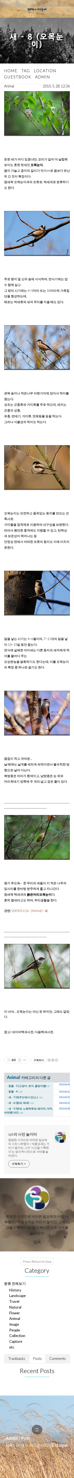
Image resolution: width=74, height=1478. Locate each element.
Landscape (17, 1295)
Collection (17, 1335)
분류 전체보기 (15, 1283)
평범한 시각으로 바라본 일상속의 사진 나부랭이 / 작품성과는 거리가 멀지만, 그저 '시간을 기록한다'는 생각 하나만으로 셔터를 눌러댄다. (28, 1147)
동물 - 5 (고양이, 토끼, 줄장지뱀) (27, 1086)
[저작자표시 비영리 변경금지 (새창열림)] (52, 1060)
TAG (25, 70)
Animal (9, 86)
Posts (37, 1358)
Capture (15, 1341)
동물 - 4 (13, 1091)
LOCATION (45, 70)
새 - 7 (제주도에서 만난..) (23, 1097)
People (14, 1330)
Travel (14, 1301)
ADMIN (42, 76)
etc (11, 1347)
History (15, 1290)
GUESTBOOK (17, 76)
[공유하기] (19, 1060)
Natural (15, 1307)
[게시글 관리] (24, 1060)
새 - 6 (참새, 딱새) (18, 1102)
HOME (10, 70)
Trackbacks (16, 1358)
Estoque (60, 1444)
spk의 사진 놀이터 (22, 1134)
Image (14, 1324)
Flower (14, 1313)
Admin (12, 1437)
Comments (57, 1358)
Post (25, 1437)
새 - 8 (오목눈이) (37, 40)
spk (9, 1444)
